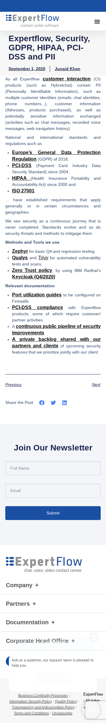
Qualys (20, 257)
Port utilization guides (37, 294)
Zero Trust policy (32, 270)
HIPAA (21, 178)
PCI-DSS (22, 165)
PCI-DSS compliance (37, 307)
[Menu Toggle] (97, 21)
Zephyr (20, 251)
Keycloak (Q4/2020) (33, 276)
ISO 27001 (23, 190)
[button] (42, 403)
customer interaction (67, 78)
